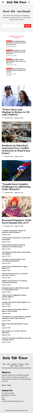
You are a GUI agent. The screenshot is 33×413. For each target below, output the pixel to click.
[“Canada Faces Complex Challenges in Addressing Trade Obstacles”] (16, 170)
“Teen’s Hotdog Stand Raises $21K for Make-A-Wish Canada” (15, 310)
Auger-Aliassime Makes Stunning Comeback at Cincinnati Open (13, 245)
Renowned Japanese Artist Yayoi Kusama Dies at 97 (16, 221)
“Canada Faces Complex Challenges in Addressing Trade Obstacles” (16, 187)
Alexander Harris (8, 118)
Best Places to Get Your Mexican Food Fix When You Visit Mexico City (16, 51)
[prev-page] (7, 75)
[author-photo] (3, 118)
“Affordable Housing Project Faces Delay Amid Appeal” (16, 253)
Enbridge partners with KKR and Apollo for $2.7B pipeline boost (15, 288)
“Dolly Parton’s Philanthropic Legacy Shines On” (15, 267)
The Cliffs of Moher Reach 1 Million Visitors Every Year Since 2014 (16, 61)
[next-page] (10, 75)
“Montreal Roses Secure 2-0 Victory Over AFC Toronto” (15, 274)
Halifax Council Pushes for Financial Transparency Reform (14, 281)
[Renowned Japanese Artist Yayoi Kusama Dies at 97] (16, 206)
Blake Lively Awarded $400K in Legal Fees (15, 324)
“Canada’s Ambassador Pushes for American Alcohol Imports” (14, 231)
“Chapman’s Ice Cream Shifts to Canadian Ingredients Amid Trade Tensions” (16, 317)
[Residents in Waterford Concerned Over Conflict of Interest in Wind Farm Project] (16, 132)
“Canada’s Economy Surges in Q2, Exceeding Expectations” (13, 260)
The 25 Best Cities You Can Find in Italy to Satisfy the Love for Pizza (16, 70)
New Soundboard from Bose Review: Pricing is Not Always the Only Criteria (16, 42)
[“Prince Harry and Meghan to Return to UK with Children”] (16, 96)
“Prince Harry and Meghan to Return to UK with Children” (15, 112)
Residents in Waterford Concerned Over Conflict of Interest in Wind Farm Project (16, 149)
